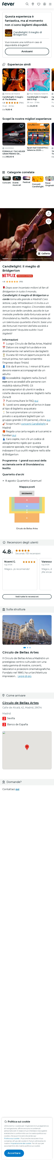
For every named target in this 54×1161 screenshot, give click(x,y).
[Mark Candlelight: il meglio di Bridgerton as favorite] (49, 221)
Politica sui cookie (11, 1138)
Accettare (14, 1153)
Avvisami (27, 51)
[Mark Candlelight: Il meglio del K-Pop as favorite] (46, 71)
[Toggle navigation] (50, 4)
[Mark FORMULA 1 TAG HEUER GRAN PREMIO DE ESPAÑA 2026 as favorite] (21, 126)
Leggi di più (25, 676)
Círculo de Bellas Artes (20, 703)
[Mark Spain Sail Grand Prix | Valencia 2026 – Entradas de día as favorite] (46, 126)
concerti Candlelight (33, 423)
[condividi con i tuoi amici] (49, 214)
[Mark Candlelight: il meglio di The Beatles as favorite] (21, 71)
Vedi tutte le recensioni (27, 597)
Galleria (45, 253)
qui (36, 400)
